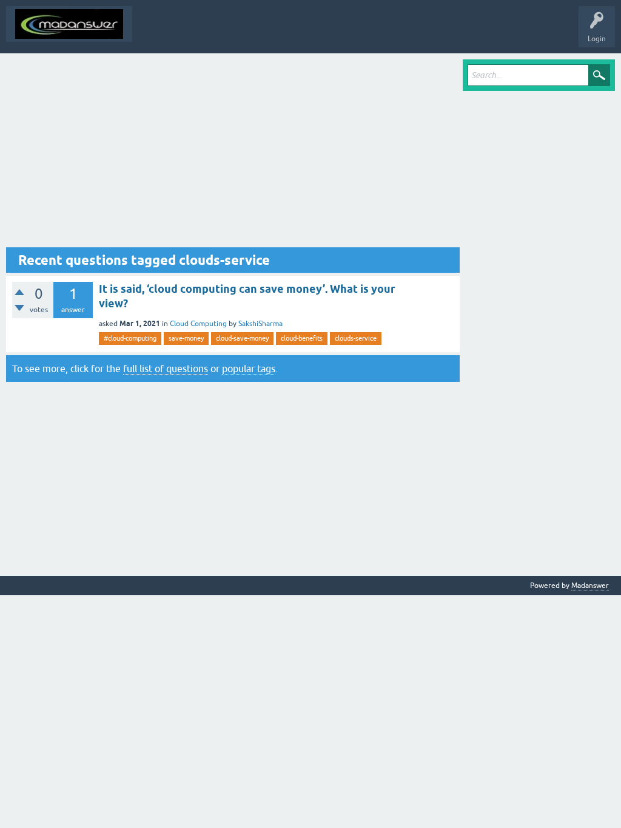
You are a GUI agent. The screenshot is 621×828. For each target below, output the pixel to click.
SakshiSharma (260, 323)
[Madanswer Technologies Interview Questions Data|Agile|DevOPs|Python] (69, 24)
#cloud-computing (130, 338)
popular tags (248, 368)
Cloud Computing (198, 323)
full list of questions (165, 368)
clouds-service (356, 338)
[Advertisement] (233, 153)
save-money (186, 338)
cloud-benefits (302, 338)
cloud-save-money (242, 338)
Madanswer (590, 585)
